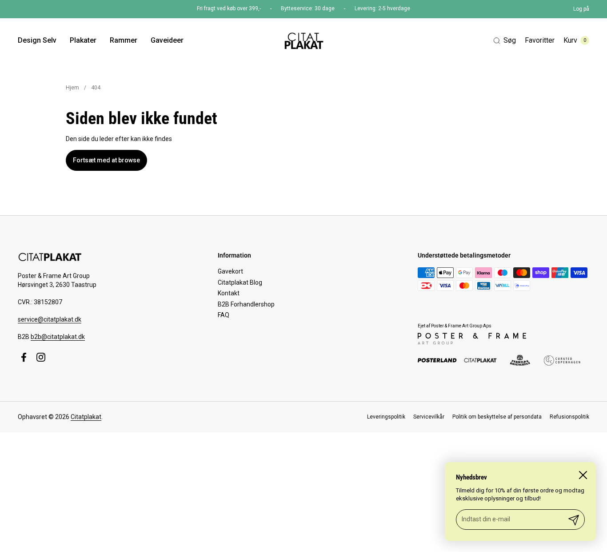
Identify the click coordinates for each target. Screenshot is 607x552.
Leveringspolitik (386, 417)
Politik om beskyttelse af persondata (497, 417)
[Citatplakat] (303, 40)
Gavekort (230, 271)
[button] (504, 40)
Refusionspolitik (569, 417)
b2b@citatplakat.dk (58, 336)
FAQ (223, 314)
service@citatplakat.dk (49, 319)
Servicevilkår (428, 417)
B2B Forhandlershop (246, 304)
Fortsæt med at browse (106, 160)
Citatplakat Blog (240, 282)
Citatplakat (86, 416)
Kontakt (229, 293)
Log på (581, 9)
